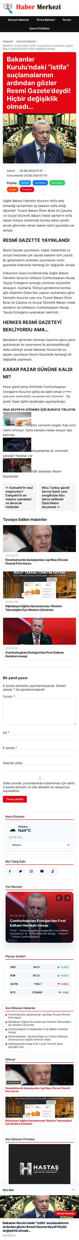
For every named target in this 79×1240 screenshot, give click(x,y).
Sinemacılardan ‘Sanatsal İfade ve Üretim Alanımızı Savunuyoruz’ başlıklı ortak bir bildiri (38, 1038)
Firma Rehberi (46, 19)
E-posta (10, 748)
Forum (67, 19)
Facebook (40, 182)
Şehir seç (16, 837)
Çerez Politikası (39, 28)
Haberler (8, 41)
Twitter (25, 182)
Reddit (12, 189)
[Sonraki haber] (67, 898)
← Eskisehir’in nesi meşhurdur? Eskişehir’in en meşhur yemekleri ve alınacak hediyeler (19, 497)
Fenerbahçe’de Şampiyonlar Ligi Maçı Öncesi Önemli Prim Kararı (39, 1016)
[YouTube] (42, 871)
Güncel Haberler (18, 19)
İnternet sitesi (12, 763)
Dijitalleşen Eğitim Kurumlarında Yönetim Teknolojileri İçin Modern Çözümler (39, 1023)
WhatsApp (57, 182)
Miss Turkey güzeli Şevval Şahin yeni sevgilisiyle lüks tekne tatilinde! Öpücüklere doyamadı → (55, 497)
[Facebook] (9, 871)
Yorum (9, 696)
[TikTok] (52, 871)
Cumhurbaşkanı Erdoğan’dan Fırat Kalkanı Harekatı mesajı (38, 1031)
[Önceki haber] (59, 898)
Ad (6, 733)
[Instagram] (31, 871)
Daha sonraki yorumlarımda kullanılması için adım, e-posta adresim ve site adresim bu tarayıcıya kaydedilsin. (39, 787)
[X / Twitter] (20, 871)
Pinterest (27, 189)
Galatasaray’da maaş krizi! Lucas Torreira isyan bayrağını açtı (35, 1045)
